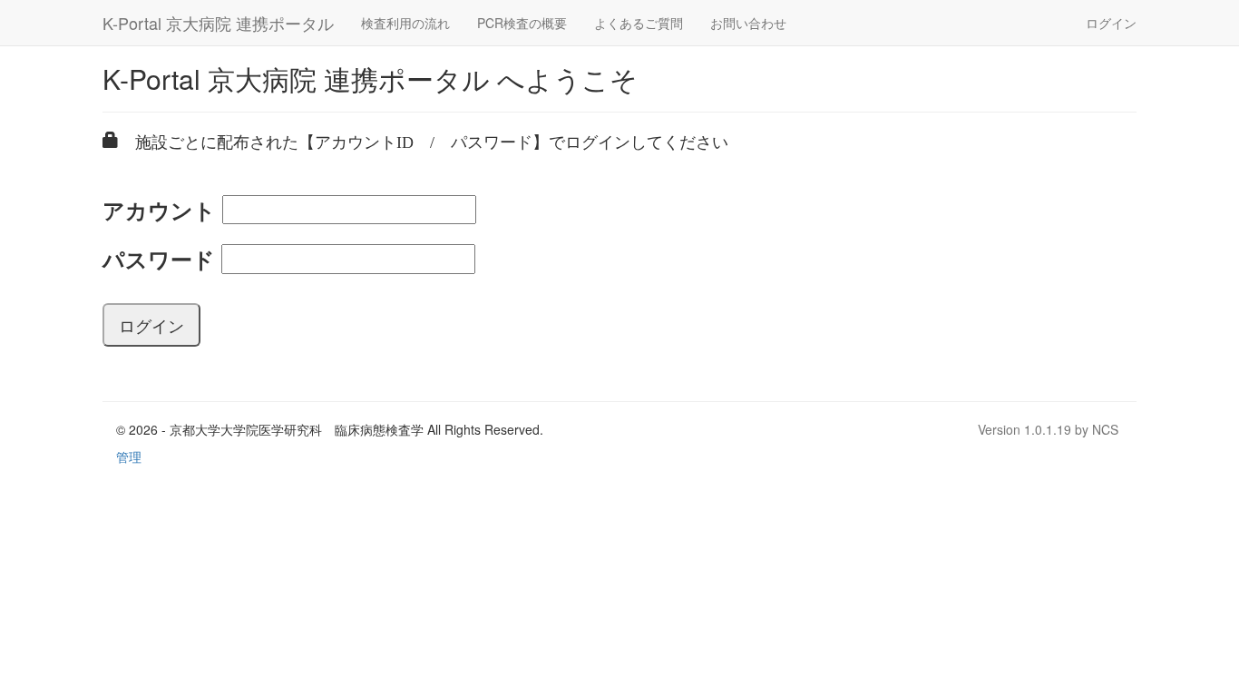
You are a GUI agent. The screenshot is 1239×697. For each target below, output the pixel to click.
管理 (128, 456)
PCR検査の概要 (522, 23)
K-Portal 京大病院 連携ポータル (218, 22)
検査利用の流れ (405, 23)
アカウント (159, 209)
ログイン (1111, 23)
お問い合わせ (748, 23)
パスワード (158, 258)
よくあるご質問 (638, 23)
